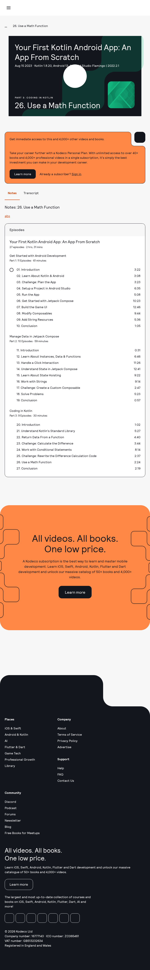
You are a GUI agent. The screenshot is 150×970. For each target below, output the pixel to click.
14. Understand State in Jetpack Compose (47, 369)
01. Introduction (28, 269)
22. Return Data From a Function (40, 437)
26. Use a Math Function (34, 462)
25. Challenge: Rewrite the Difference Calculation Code (56, 456)
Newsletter (13, 820)
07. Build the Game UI (32, 307)
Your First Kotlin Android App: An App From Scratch (55, 241)
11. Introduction (28, 350)
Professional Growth (20, 759)
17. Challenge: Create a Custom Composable (48, 387)
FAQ (60, 774)
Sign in (76, 174)
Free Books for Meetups (22, 833)
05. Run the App (28, 294)
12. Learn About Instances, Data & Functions (49, 356)
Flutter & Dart (15, 747)
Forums (10, 814)
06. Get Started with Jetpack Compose (45, 301)
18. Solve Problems (30, 394)
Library (10, 765)
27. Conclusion (27, 468)
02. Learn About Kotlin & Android (40, 276)
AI (6, 740)
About (61, 728)
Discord (10, 801)
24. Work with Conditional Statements (44, 449)
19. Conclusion (27, 400)
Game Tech (13, 753)
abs (7, 216)
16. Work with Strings (32, 381)
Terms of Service (69, 734)
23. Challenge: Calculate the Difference (45, 443)
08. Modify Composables (34, 313)
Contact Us (65, 780)
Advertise (64, 747)
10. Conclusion (27, 325)
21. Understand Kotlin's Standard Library (46, 431)
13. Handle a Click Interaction (38, 362)
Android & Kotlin (16, 734)
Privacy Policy (67, 740)
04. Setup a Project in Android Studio (44, 288)
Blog (8, 826)
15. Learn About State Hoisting (39, 375)
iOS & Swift (13, 728)
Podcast (11, 808)
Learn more (22, 174)
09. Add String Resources (35, 319)
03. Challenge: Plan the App (36, 282)
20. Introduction (28, 424)
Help (60, 768)
